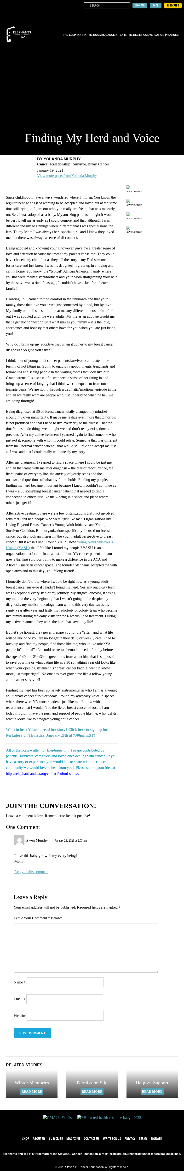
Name (20, 982)
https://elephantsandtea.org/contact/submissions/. (42, 773)
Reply (18, 872)
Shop (25, 1138)
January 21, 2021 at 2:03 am (71, 840)
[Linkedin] (106, 1125)
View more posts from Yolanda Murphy (67, 176)
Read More (32, 1091)
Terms (143, 1138)
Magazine (73, 1138)
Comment (41, 918)
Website (20, 1016)
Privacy (130, 1138)
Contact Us (91, 1138)
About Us (39, 1138)
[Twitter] (87, 1125)
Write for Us (112, 1138)
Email (19, 999)
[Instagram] (96, 1125)
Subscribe (56, 1138)
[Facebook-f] (77, 1125)
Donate (156, 1138)
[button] (177, 14)
